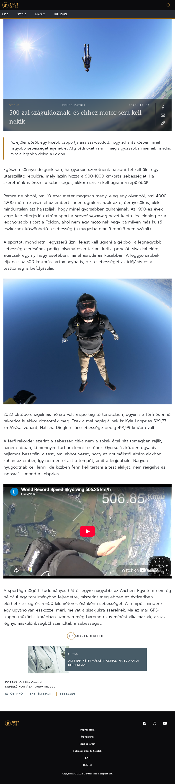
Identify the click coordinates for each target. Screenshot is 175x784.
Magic (40, 14)
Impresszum (87, 729)
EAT (87, 758)
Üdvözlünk (87, 736)
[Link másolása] (163, 122)
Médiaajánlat (87, 744)
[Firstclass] (10, 5)
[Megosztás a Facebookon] (163, 107)
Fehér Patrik (74, 105)
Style (21, 14)
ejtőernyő (14, 694)
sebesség (68, 694)
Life (5, 14)
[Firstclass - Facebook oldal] (144, 723)
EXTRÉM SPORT (42, 694)
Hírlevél (61, 14)
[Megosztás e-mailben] (163, 115)
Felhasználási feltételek (87, 751)
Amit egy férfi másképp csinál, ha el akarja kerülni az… (103, 663)
